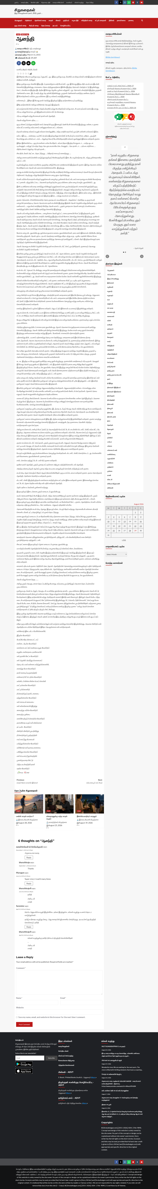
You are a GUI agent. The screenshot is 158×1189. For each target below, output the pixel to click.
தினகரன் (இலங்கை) (114, 392)
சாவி (109, 341)
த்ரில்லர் (111, 20)
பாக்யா (109, 442)
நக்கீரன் (110, 438)
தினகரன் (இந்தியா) (114, 387)
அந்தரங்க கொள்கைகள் (66, 1065)
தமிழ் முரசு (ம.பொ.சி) (114, 375)
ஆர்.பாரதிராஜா (35, 48)
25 (114, 531)
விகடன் (109, 479)
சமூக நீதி (75, 20)
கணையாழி (111, 312)
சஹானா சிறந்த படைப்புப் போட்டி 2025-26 (121, 108)
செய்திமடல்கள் (63, 1051)
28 (130, 531)
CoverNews (110, 1185)
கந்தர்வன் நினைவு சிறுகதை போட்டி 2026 (121, 88)
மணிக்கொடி (111, 454)
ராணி (109, 475)
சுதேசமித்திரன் (112, 354)
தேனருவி (110, 429)
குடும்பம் (66, 20)
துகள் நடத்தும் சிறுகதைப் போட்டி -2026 (121, 91)
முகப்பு (16, 2)
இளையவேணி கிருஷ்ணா (28, 819)
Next (141, 256)
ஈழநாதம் (110, 295)
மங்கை (109, 446)
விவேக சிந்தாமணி (113, 484)
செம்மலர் (110, 362)
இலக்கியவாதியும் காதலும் (87, 816)
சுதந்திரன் (110, 350)
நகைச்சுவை (121, 20)
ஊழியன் (110, 304)
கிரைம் (58, 20)
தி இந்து (110, 383)
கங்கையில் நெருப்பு (115, 1074)
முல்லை (109, 471)
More (93, 1077)
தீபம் (108, 421)
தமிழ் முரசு (110, 371)
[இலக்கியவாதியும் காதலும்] (89, 803)
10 (108, 521)
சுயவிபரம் (69, 2)
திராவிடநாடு (111, 417)
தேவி (109, 433)
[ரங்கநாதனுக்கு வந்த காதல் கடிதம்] (59, 803)
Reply (28, 857)
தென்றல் (110, 425)
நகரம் (123, 1046)
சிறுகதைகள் (25, 10)
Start (123, 252)
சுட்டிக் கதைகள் (100, 20)
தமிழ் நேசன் (111, 366)
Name (19, 998)
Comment (21, 968)
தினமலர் (110, 412)
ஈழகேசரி (110, 287)
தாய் (108, 379)
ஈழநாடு (109, 291)
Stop (125, 252)
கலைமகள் (110, 316)
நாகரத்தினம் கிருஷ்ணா (57, 822)
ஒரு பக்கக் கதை (20, 25)
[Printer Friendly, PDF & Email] (23, 772)
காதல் (51, 20)
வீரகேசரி (110, 488)
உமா (108, 300)
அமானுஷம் (18, 20)
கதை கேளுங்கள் (63, 1046)
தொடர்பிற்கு (90, 2)
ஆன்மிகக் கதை (40, 20)
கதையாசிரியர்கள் (58, 2)
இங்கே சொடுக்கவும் (113, 57)
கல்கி (109, 320)
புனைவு (130, 20)
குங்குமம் (110, 329)
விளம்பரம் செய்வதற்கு (65, 1056)
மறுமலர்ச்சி (111, 458)
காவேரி (109, 325)
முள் (110, 1104)
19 (119, 526)
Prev (107, 256)
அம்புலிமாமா (111, 274)
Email (63, 998)
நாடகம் (55, 25)
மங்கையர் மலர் (112, 450)
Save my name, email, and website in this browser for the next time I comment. (51, 1017)
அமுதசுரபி (110, 270)
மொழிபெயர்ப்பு (65, 25)
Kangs (104, 1074)
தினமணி (110, 404)
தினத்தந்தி (111, 400)
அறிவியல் (28, 20)
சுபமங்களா (110, 358)
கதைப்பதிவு (24, 2)
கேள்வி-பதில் (35, 2)
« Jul (124, 540)
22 (135, 526)
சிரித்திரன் (110, 346)
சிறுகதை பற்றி (45, 2)
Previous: (27, 781)
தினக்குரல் (110, 396)
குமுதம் (109, 333)
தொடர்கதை (45, 25)
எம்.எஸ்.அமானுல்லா (122, 1091)
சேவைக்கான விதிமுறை (66, 1060)
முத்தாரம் (110, 467)
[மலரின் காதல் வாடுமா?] (29, 803)
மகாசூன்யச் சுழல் (116, 1060)
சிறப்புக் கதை (34, 25)
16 (141, 521)
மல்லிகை (110, 463)
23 (141, 526)
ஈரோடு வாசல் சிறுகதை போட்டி (117, 99)
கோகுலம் (110, 337)
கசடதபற (110, 308)
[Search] (142, 20)
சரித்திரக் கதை (86, 20)
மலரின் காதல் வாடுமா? (25, 816)
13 (125, 521)
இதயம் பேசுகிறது (113, 279)
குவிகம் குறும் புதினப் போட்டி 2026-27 (120, 86)
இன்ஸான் (110, 283)
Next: (94, 781)
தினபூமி (110, 408)
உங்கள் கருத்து (79, 2)
